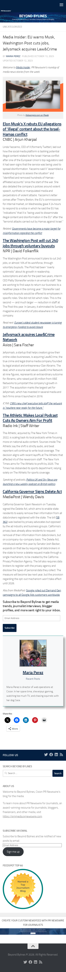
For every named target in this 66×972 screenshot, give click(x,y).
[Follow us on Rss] (61, 754)
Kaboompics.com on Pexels (37, 115)
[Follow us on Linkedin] (56, 754)
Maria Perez (13, 56)
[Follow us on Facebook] (51, 754)
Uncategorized (12, 26)
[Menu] (61, 4)
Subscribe (10, 627)
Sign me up (13, 851)
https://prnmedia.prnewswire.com (22, 816)
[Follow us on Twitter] (46, 754)
